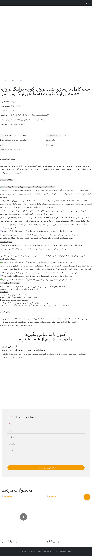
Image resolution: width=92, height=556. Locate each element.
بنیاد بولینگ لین (53, 541)
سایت (69, 551)
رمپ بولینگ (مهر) (10, 541)
